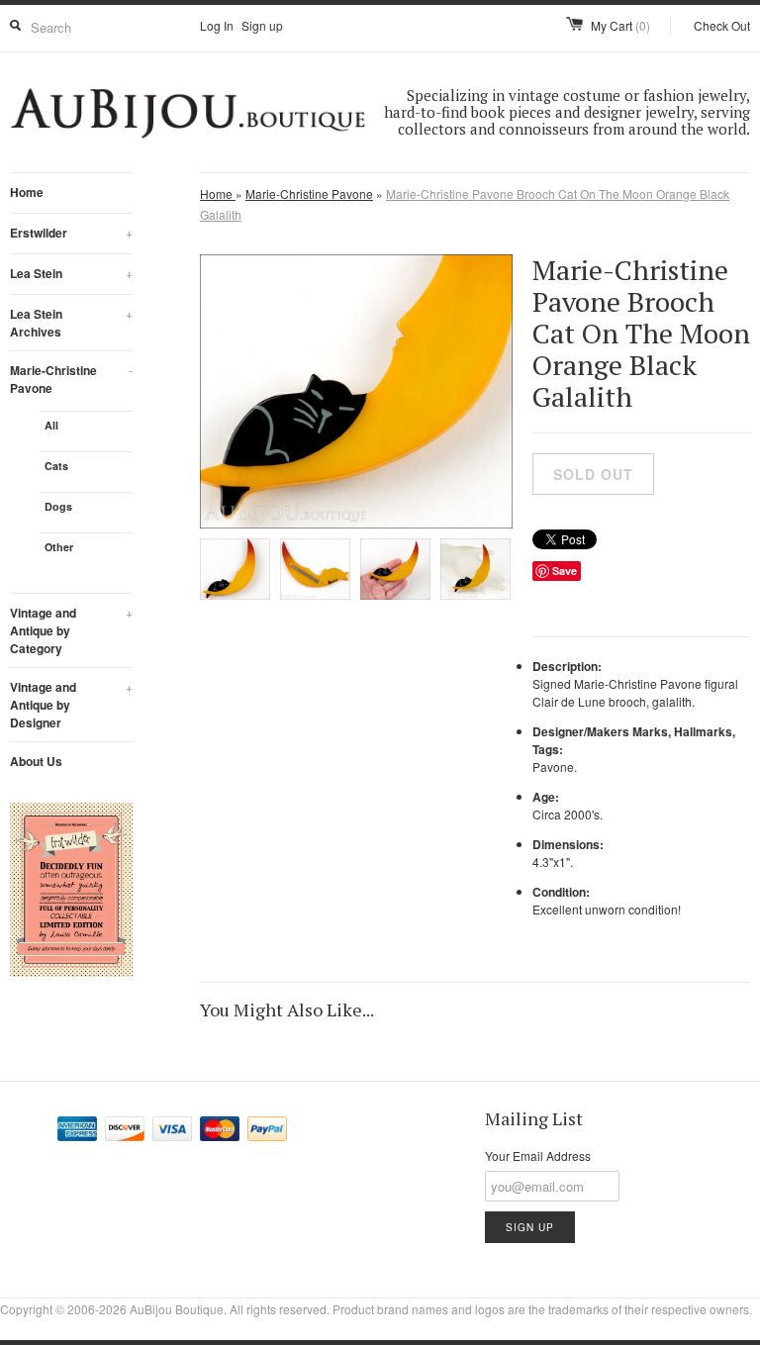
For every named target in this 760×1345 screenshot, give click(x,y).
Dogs (58, 506)
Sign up (262, 25)
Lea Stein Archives (71, 322)
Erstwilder (71, 232)
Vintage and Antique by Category (71, 630)
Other (59, 546)
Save (564, 570)
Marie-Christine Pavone (71, 379)
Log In (217, 25)
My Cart (620, 25)
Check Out (722, 25)
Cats (56, 465)
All (51, 425)
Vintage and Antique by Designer (71, 704)
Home (27, 192)
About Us (36, 761)
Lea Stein (71, 273)
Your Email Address (538, 1155)
